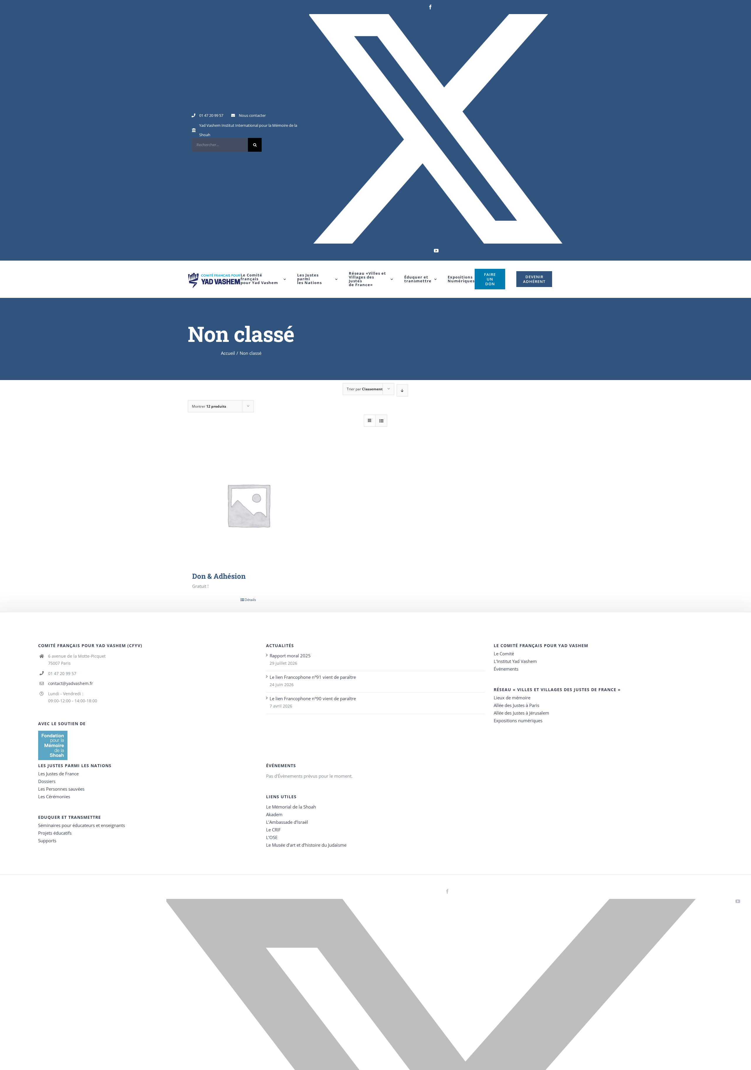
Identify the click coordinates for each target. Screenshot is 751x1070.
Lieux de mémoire (512, 698)
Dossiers (46, 781)
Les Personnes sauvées (61, 789)
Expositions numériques (518, 720)
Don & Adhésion (219, 576)
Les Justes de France (58, 774)
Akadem (274, 814)
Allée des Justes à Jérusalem (521, 713)
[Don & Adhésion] (248, 505)
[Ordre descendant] (402, 390)
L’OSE (272, 837)
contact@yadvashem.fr (70, 683)
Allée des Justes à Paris (516, 705)
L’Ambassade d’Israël (287, 822)
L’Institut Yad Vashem (515, 661)
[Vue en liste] (381, 420)
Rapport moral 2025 (290, 656)
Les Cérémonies (54, 796)
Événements (506, 669)
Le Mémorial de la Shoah (291, 807)
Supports (47, 840)
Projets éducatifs (55, 833)
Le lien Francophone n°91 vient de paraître (313, 677)
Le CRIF (273, 830)
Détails (250, 599)
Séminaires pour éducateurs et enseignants (81, 825)
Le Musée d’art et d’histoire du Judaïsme (306, 845)
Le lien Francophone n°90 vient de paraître (313, 698)
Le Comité (504, 653)
